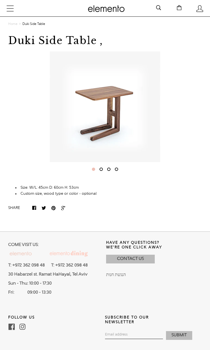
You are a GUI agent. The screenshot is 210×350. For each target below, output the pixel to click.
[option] (105, 106)
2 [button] (101, 169)
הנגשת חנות (116, 275)
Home (13, 24)
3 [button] (108, 169)
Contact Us (130, 259)
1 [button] (93, 169)
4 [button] (116, 169)
